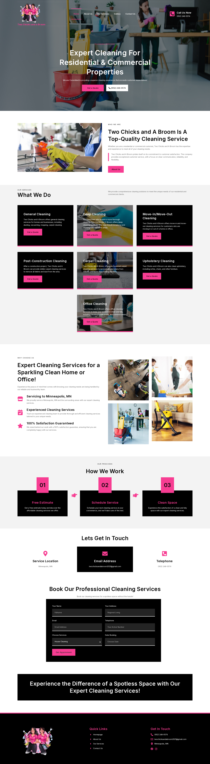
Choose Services (59, 635)
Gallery (117, 14)
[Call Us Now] (172, 14)
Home (76, 14)
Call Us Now (184, 12)
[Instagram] (156, 749)
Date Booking (110, 635)
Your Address (110, 606)
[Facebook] (152, 749)
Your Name (56, 606)
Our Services (103, 14)
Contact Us (130, 14)
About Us (88, 14)
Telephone (109, 621)
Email (54, 621)
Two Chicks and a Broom (31, 24)
